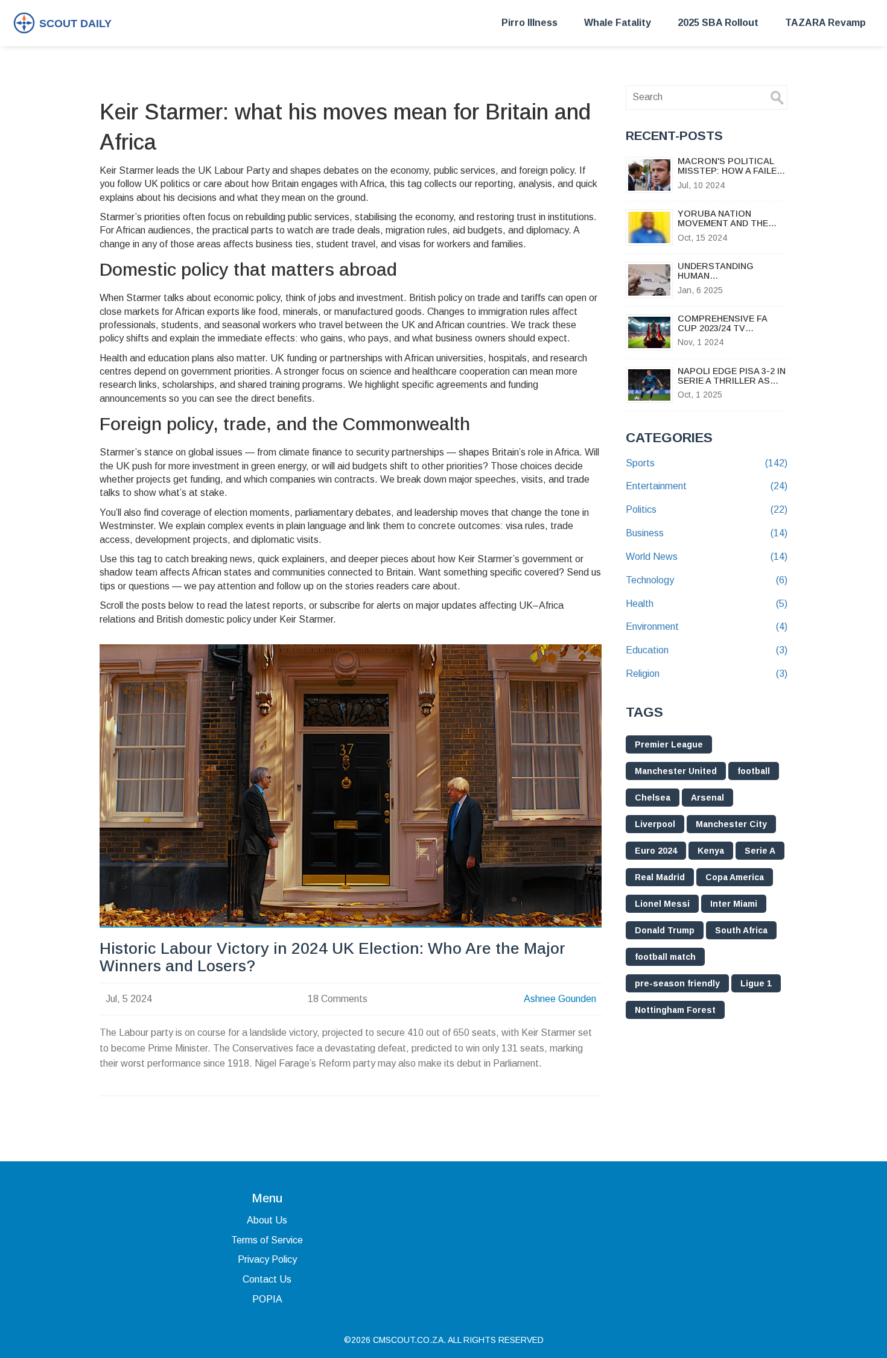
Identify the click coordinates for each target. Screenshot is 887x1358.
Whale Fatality (617, 22)
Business (706, 533)
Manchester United (676, 771)
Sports (706, 463)
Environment (706, 626)
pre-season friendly (677, 983)
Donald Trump (665, 930)
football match (665, 957)
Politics (706, 509)
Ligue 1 (756, 983)
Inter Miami (733, 904)
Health (706, 603)
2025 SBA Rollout (718, 22)
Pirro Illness (529, 22)
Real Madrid (660, 877)
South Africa (741, 930)
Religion (706, 673)
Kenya (711, 850)
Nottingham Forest (675, 1010)
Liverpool (655, 824)
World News (706, 556)
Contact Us (267, 1279)
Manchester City (731, 824)
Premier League (669, 744)
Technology (706, 580)
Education (706, 650)
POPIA (267, 1299)
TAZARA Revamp (825, 22)
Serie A (760, 850)
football (753, 771)
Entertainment (706, 486)
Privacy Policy (267, 1259)
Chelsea (652, 797)
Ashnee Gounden (560, 999)
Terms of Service (267, 1240)
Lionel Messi (662, 904)
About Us (267, 1220)
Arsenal (707, 797)
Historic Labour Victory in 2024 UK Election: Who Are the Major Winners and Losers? (332, 957)
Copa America (734, 877)
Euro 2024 (656, 850)
